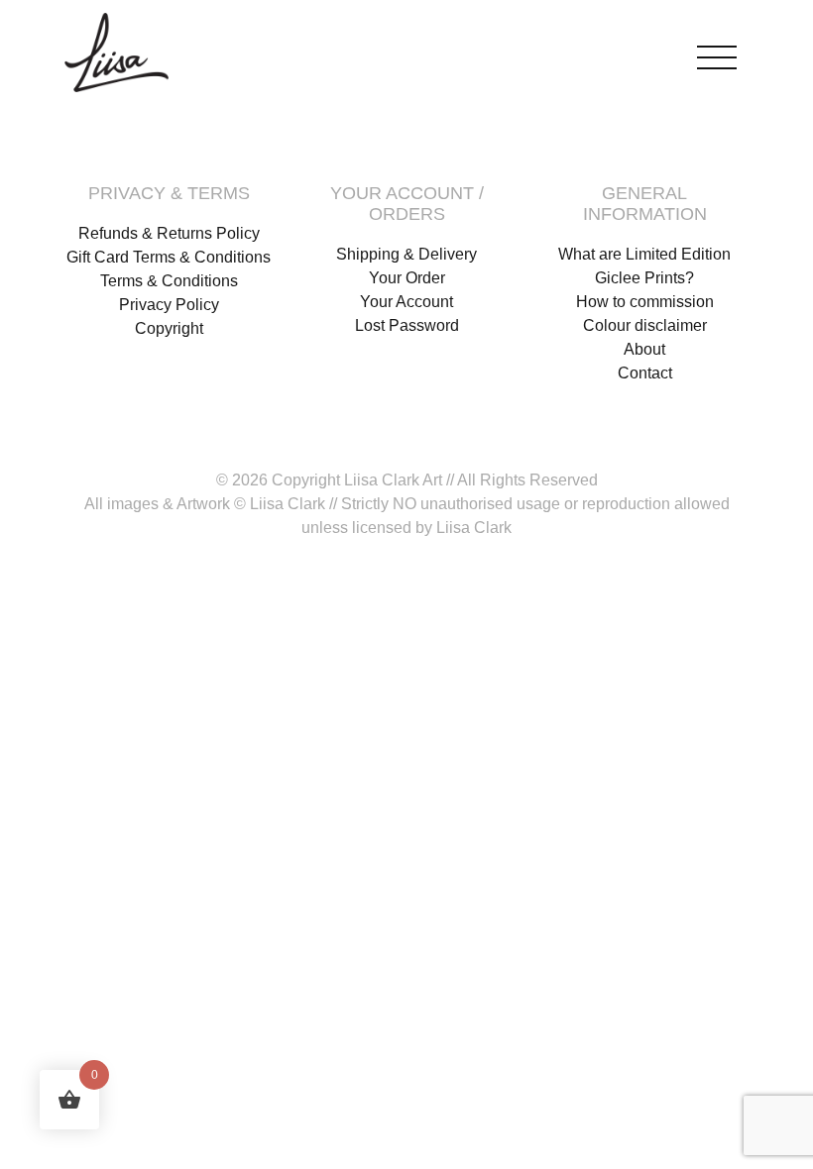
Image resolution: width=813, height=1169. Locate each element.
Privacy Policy (169, 304)
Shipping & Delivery (406, 254)
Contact (645, 373)
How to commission (645, 301)
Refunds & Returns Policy (169, 233)
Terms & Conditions (169, 280)
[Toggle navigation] (717, 53)
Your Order (407, 277)
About (644, 349)
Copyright (169, 328)
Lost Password (407, 325)
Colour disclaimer (645, 325)
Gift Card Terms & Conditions (168, 257)
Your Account (406, 301)
